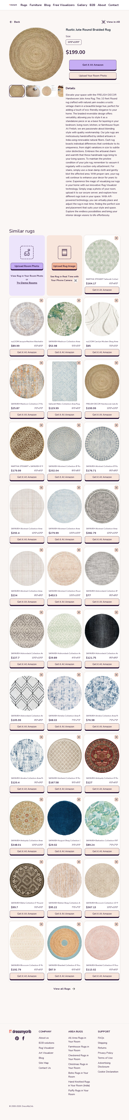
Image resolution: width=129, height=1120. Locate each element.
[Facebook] (23, 1038)
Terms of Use (105, 1058)
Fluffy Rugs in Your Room (78, 1092)
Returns (102, 1048)
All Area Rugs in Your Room (77, 1039)
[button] (36, 54)
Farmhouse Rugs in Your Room (78, 1048)
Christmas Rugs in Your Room (78, 1066)
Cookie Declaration (108, 1071)
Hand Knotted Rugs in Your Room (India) (79, 1083)
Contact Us (45, 1068)
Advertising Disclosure (104, 1064)
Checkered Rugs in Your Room (78, 1057)
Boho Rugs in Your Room (78, 1074)
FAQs (101, 1038)
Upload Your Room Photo (93, 75)
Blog (41, 1058)
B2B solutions (46, 1043)
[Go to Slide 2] (33, 91)
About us (44, 1038)
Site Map (44, 1063)
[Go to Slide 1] (17, 91)
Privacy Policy (105, 1053)
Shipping (102, 1043)
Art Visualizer (46, 1053)
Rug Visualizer (46, 1048)
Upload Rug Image (64, 266)
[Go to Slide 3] (49, 91)
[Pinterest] (17, 1038)
